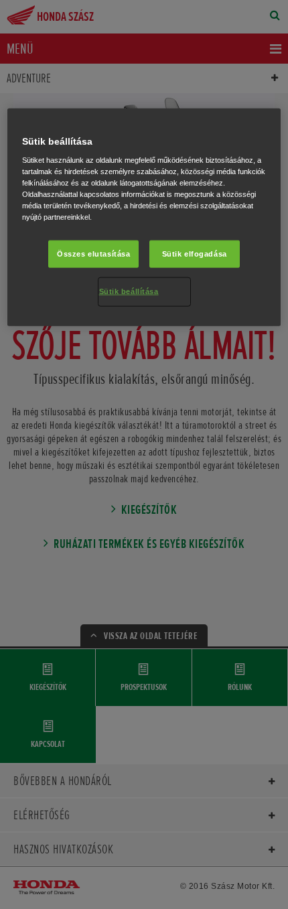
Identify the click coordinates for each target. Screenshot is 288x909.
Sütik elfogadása (194, 253)
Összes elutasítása (93, 253)
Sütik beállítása (129, 291)
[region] (144, 217)
